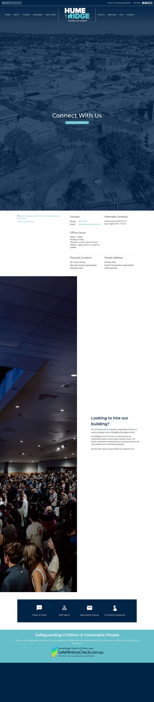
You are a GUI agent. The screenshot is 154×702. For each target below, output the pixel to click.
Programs (38, 15)
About (16, 15)
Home (7, 15)
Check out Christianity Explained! (119, 3)
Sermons (112, 15)
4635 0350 (137, 3)
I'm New (26, 15)
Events (101, 15)
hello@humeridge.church (89, 224)
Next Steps (51, 15)
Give (121, 15)
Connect (130, 15)
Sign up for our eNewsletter (77, 122)
